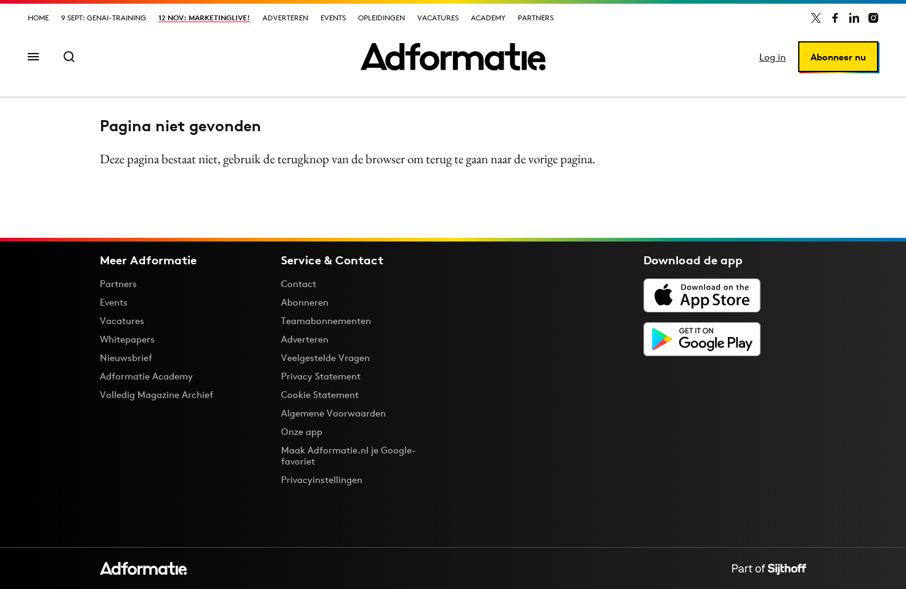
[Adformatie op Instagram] (873, 18)
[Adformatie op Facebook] (835, 18)
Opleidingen (381, 17)
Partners (535, 17)
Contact (298, 284)
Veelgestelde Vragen (325, 358)
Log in (772, 57)
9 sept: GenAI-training (103, 17)
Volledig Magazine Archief (156, 394)
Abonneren (305, 302)
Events (333, 17)
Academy (488, 17)
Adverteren (285, 17)
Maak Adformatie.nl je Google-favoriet (348, 455)
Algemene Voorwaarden (333, 413)
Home (38, 17)
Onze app (301, 431)
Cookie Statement (320, 394)
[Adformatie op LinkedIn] (854, 18)
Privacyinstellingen (321, 479)
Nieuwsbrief (126, 358)
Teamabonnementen (326, 321)
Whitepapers (127, 339)
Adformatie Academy (146, 376)
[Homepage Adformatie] (453, 56)
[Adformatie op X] (816, 18)
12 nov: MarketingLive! (204, 17)
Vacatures (438, 17)
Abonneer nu (838, 57)
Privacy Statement (321, 376)
